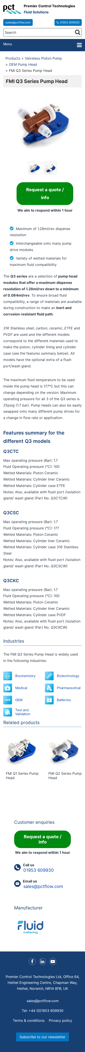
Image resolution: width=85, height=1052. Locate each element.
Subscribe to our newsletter (42, 1037)
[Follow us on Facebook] (32, 961)
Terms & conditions (28, 1020)
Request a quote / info (45, 193)
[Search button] (77, 32)
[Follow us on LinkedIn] (42, 961)
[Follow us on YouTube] (52, 961)
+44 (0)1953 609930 (46, 1010)
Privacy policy (60, 1020)
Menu (7, 44)
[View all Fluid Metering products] (42, 927)
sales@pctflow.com (18, 22)
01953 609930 (70, 22)
